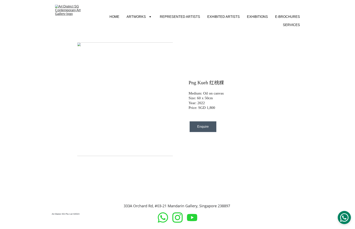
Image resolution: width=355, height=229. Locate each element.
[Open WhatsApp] (344, 217)
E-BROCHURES (287, 16)
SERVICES (291, 25)
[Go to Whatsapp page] (165, 217)
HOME (114, 16)
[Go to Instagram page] (179, 217)
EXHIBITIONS (257, 16)
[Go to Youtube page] (192, 217)
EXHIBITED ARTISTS (223, 16)
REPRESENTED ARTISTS (180, 16)
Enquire (203, 126)
